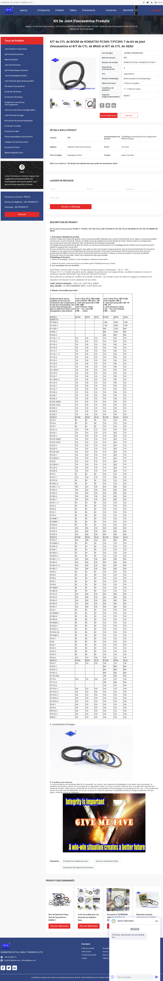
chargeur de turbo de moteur (16, 142)
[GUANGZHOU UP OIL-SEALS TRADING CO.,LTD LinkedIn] (152, 2)
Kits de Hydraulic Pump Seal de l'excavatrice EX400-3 (58, 917)
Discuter (22, 214)
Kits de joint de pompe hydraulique (19, 121)
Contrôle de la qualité (89, 955)
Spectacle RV (128, 12)
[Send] (157, 977)
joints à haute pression (14, 54)
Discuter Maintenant (108, 116)
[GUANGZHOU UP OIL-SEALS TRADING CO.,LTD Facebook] (144, 2)
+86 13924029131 (30, 202)
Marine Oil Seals (11, 60)
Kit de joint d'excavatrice (43, 26)
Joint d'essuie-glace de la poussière (19, 81)
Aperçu (28, 26)
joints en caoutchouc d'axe (107, 861)
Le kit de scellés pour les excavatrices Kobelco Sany (88, 917)
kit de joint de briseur (13, 92)
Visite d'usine (86, 952)
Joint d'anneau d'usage (14, 115)
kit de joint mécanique (14, 97)
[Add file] (112, 977)
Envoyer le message (70, 207)
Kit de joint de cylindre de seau (75, 861)
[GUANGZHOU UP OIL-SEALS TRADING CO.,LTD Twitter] (148, 2)
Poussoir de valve (12, 131)
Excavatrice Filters (12, 147)
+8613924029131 (21, 207)
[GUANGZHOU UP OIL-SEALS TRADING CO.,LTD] (9, 10)
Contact (84, 958)
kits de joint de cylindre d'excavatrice (78, 867)
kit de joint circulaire (13, 126)
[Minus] (156, 921)
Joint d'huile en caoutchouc (16, 49)
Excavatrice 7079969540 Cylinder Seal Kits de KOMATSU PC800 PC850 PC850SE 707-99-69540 (117, 918)
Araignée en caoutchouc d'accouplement (15, 103)
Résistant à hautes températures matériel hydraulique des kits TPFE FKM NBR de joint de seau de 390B (146, 918)
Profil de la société (88, 948)
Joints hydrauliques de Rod (16, 76)
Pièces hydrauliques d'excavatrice (19, 137)
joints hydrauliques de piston (16, 70)
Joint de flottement (13, 65)
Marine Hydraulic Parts (14, 153)
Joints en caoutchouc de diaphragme (20, 110)
